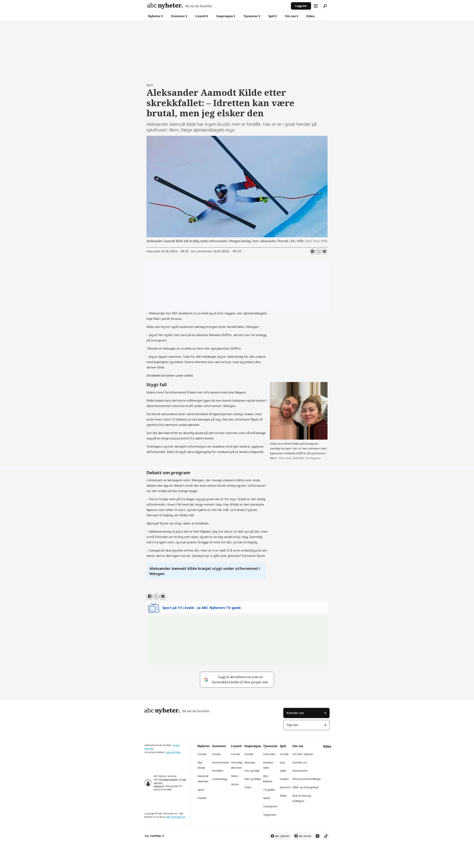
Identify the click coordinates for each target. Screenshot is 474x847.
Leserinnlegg (219, 779)
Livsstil (200, 16)
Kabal (283, 795)
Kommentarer (220, 762)
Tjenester (250, 16)
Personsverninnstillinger (306, 779)
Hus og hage (252, 770)
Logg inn (301, 6)
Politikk (202, 798)
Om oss (290, 16)
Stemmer (178, 16)
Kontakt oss (295, 713)
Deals (247, 787)
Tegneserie (269, 814)
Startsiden (269, 754)
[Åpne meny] (315, 6)
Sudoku (284, 779)
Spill (271, 16)
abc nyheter (282, 836)
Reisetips (249, 762)
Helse (234, 776)
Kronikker (217, 770)
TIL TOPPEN (152, 836)
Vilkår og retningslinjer (305, 787)
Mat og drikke (252, 779)
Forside (202, 754)
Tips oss (292, 725)
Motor (235, 784)
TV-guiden (269, 789)
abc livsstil (305, 836)
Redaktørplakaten (168, 779)
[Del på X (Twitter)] (318, 251)
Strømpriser (270, 806)
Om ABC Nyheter (302, 754)
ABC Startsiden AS (175, 816)
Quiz (282, 762)
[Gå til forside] (217, 5)
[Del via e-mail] (324, 251)
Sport (201, 789)
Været (267, 798)
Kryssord (285, 787)
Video (310, 16)
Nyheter (154, 16)
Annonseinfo (300, 770)
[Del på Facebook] (312, 251)
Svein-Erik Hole (173, 752)
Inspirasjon (224, 16)
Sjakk (283, 770)
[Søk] (325, 6)
